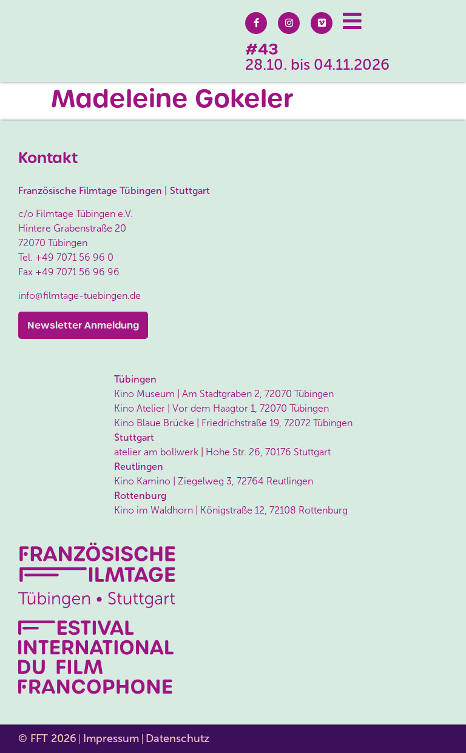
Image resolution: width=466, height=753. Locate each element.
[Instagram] (289, 23)
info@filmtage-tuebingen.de (79, 295)
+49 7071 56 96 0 (74, 257)
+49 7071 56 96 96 (77, 272)
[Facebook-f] (256, 23)
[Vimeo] (322, 23)
